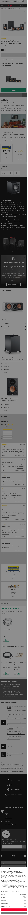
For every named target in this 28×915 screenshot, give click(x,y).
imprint (18, 891)
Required (3, 894)
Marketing (3, 900)
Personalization (4, 903)
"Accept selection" (20, 887)
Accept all (14, 909)
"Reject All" (3, 879)
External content (4, 906)
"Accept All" (6, 883)
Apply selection (14, 913)
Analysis (3, 897)
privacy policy (11, 891)
